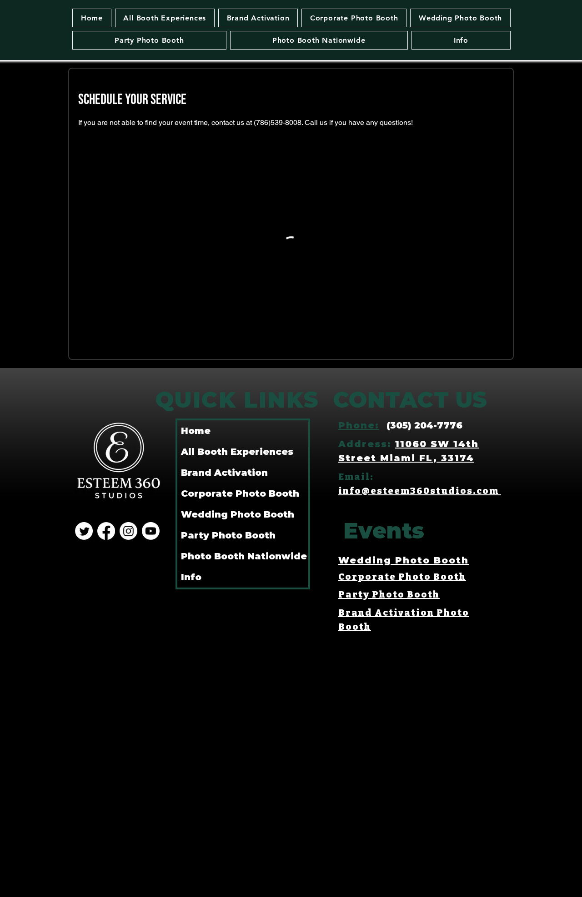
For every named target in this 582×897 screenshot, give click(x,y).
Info (191, 577)
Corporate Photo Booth (240, 493)
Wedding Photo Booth (237, 514)
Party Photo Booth (228, 535)
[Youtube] (151, 531)
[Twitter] (84, 531)
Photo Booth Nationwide (244, 556)
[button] (165, 18)
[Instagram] (128, 531)
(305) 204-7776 (424, 425)
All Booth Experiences (237, 451)
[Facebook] (106, 531)
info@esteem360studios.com (419, 490)
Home (196, 430)
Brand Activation (224, 472)
